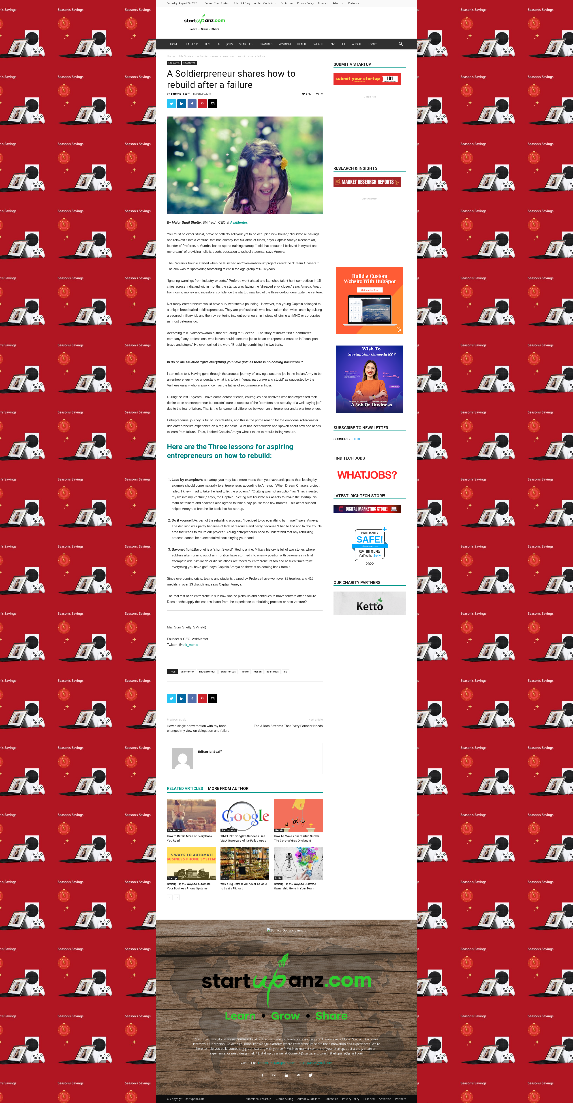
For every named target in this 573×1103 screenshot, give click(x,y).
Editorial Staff (180, 93)
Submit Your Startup (217, 3)
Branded (323, 3)
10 (321, 93)
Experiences (189, 62)
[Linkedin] (286, 1075)
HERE (357, 439)
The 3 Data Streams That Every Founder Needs (288, 726)
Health (279, 830)
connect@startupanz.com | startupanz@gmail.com (295, 1063)
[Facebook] (262, 1075)
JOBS (230, 44)
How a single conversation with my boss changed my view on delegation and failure (198, 728)
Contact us (286, 3)
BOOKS (373, 44)
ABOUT (356, 44)
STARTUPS (246, 44)
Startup (172, 878)
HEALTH (302, 44)
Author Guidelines (265, 3)
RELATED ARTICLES (185, 788)
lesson (258, 671)
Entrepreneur (207, 671)
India (225, 878)
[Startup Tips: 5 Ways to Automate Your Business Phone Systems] (191, 863)
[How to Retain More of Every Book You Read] (191, 815)
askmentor (187, 671)
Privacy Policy (305, 3)
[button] (400, 44)
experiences (228, 671)
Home (171, 56)
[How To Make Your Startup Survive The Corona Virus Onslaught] (298, 815)
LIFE (343, 44)
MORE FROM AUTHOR (228, 788)
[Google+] (274, 1075)
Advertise (338, 3)
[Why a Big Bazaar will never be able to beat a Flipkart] (244, 863)
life (285, 671)
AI (219, 44)
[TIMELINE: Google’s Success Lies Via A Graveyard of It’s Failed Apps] (244, 815)
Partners (353, 3)
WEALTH (319, 44)
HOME (174, 44)
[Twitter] (310, 1075)
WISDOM (285, 44)
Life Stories (186, 56)
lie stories (273, 671)
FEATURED (191, 44)
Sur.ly (377, 555)
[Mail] (298, 1075)
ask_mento (190, 645)
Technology (228, 830)
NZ (333, 44)
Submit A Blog (241, 3)
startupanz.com (370, 546)
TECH (208, 44)
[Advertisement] (324, 22)
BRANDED (266, 44)
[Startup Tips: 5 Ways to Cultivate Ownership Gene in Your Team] (298, 863)
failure (245, 671)
